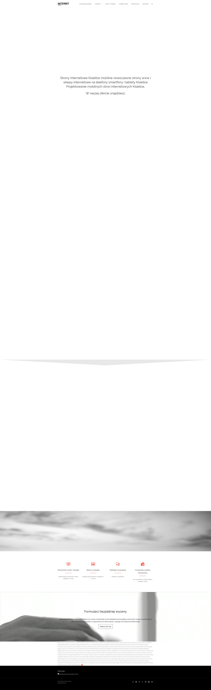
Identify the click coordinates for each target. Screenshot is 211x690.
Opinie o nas (123, 4)
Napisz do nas (105, 626)
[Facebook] (139, 682)
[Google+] (142, 682)
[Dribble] (136, 682)
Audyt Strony (110, 4)
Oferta (97, 4)
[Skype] (149, 682)
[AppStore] (133, 682)
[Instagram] (145, 682)
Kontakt (145, 4)
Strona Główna (85, 4)
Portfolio (135, 4)
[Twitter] (152, 682)
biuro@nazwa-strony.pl (157, 475)
